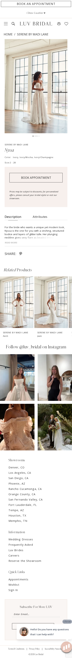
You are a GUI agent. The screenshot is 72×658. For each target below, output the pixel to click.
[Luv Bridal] (36, 24)
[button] (36, 13)
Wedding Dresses (20, 539)
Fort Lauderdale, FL (22, 505)
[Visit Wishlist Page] (66, 24)
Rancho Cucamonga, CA (25, 489)
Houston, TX (17, 515)
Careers (14, 555)
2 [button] (35, 136)
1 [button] (33, 136)
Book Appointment (36, 178)
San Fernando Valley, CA (25, 499)
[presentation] (16, 302)
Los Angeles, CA (19, 472)
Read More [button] (11, 242)
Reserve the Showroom (24, 561)
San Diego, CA (18, 478)
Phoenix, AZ (16, 483)
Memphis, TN (17, 521)
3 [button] (36, 136)
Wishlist (13, 584)
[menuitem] (6, 24)
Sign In (13, 590)
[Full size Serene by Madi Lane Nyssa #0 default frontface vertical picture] (36, 86)
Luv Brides (15, 550)
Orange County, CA (21, 494)
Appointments (18, 579)
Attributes (40, 217)
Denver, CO (16, 467)
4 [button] (39, 136)
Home (8, 34)
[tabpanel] (36, 86)
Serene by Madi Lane (32, 34)
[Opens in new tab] (17, 377)
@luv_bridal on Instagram (42, 347)
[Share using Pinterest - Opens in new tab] (20, 254)
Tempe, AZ (16, 510)
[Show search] (13, 24)
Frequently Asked (20, 544)
